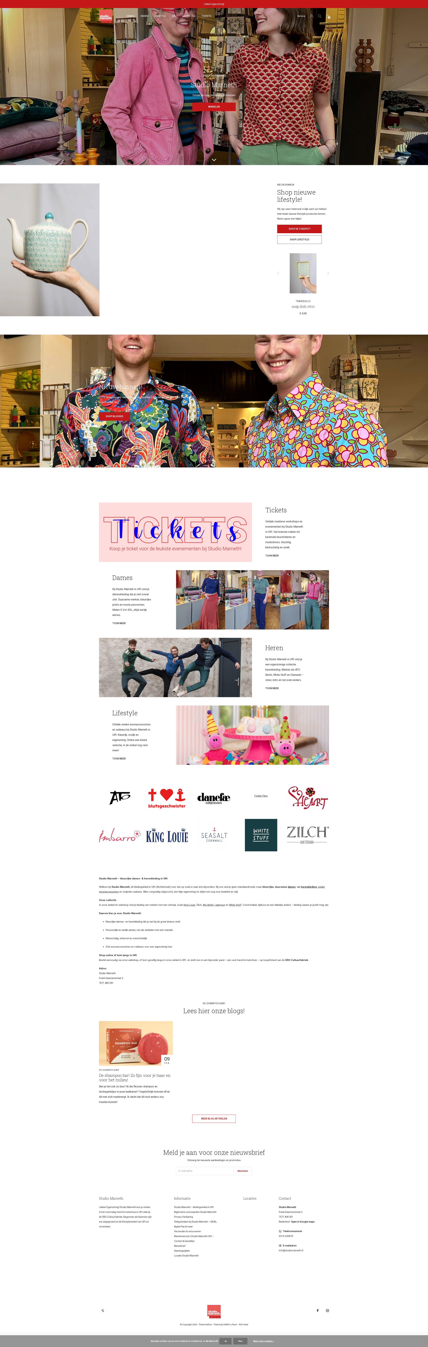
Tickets (206, 16)
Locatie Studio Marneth (186, 1255)
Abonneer (242, 1171)
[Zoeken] (319, 16)
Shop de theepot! (299, 229)
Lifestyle (160, 16)
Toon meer (272, 555)
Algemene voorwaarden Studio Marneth (195, 1212)
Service (301, 16)
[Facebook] (317, 1310)
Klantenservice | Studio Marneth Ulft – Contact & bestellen (194, 1238)
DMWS (226, 1324)
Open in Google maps (303, 1221)
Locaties (249, 1198)
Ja (225, 1341)
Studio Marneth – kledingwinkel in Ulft (194, 1207)
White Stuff (235, 904)
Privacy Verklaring (183, 1217)
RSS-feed (243, 1324)
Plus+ (234, 1324)
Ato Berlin (208, 904)
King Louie (189, 904)
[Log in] (311, 16)
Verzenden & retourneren (187, 1231)
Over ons (190, 16)
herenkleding (309, 886)
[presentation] (278, 273)
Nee (240, 1341)
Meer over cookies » (263, 1341)
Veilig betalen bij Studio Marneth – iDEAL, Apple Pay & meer (195, 1224)
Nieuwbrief (180, 1246)
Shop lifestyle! (299, 239)
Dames (131, 16)
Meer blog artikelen (214, 1118)
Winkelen (214, 106)
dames (292, 886)
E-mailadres (290, 1245)
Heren (144, 16)
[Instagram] (327, 1310)
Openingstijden (182, 1250)
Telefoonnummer (292, 1231)
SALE (175, 16)
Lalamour (220, 904)
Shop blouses (114, 416)
